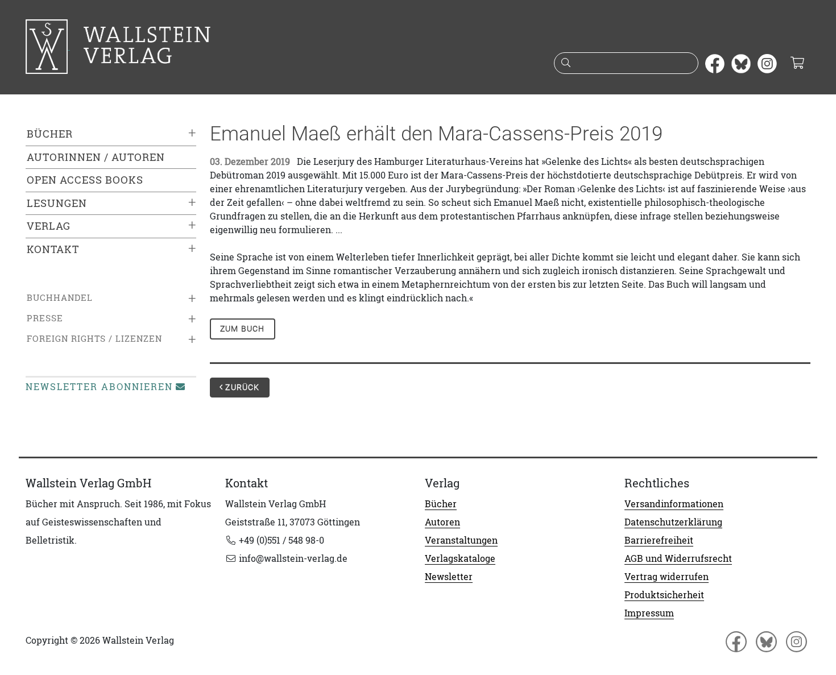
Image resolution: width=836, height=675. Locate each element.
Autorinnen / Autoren (96, 157)
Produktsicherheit (664, 595)
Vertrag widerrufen (666, 576)
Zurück (241, 387)
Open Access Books (85, 180)
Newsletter (449, 576)
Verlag (49, 226)
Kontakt (53, 249)
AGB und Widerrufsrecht (678, 558)
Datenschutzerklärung (673, 522)
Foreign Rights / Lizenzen (94, 339)
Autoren (442, 522)
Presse (45, 318)
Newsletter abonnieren (99, 386)
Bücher (50, 134)
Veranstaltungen (461, 540)
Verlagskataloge (460, 558)
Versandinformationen (673, 504)
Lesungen (57, 203)
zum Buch (242, 328)
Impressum (649, 613)
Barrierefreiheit (658, 540)
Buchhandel (60, 298)
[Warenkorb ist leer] (797, 63)
